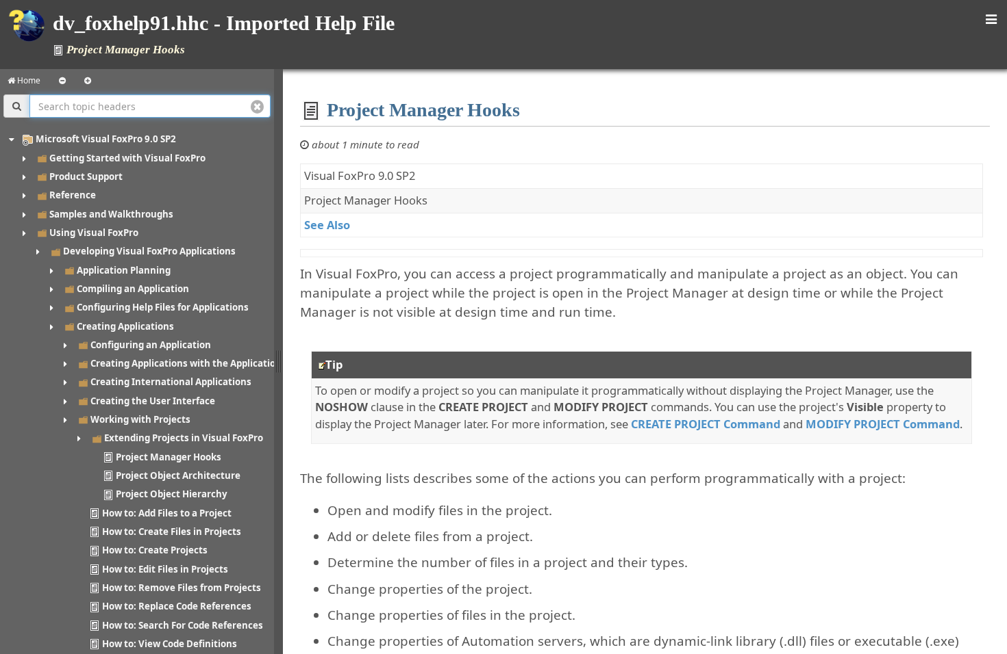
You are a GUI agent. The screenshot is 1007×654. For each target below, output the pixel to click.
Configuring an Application (150, 345)
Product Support (86, 176)
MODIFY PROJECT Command (883, 424)
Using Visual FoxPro (93, 232)
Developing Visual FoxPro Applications (149, 251)
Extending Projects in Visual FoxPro (183, 438)
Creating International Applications (170, 382)
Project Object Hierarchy (171, 494)
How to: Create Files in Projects (171, 531)
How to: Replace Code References (176, 606)
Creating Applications (125, 326)
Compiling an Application (133, 289)
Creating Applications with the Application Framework (212, 363)
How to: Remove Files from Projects (181, 587)
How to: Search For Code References (182, 625)
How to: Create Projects (155, 550)
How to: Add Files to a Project (167, 513)
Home (27, 80)
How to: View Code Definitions (169, 644)
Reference (72, 195)
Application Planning (124, 270)
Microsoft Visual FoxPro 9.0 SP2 (106, 139)
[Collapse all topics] (62, 80)
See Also (327, 225)
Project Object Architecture (178, 475)
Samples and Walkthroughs (111, 214)
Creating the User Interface (152, 401)
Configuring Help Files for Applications (163, 307)
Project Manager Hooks (168, 457)
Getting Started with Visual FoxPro (127, 158)
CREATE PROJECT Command (705, 424)
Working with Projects (140, 419)
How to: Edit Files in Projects (165, 569)
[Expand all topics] (88, 80)
